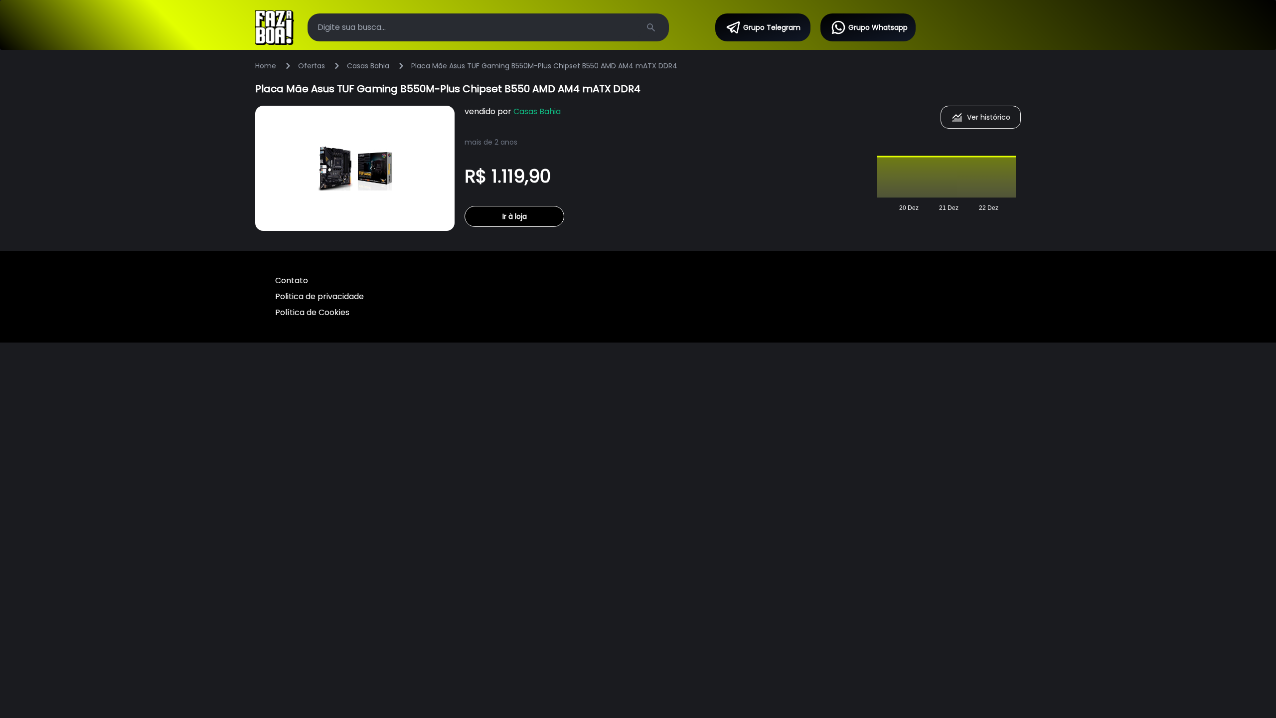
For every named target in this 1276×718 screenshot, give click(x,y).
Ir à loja (514, 216)
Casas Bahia (368, 66)
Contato (291, 280)
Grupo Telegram (771, 27)
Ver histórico (988, 117)
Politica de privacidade (319, 296)
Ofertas (311, 66)
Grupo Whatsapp (878, 27)
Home (265, 66)
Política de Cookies (312, 312)
